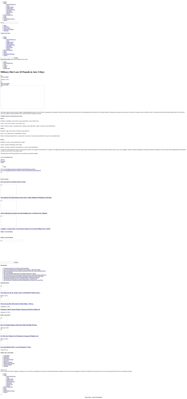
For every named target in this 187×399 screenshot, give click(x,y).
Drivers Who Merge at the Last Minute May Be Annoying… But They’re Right (22, 269)
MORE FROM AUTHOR (19, 182)
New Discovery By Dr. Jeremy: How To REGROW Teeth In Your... (20, 293)
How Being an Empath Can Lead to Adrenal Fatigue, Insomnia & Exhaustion (21, 277)
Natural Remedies (10, 9)
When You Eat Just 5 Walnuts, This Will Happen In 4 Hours (21, 169)
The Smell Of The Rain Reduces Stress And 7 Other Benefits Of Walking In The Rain (26, 197)
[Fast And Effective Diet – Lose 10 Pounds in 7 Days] (4, 344)
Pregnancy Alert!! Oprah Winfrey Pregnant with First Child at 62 (20, 309)
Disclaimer (6, 30)
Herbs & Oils (9, 12)
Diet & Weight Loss (11, 4)
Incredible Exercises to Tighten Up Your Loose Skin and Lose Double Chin (23, 170)
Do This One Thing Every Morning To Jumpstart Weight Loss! (19, 336)
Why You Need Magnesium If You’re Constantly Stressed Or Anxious (20, 273)
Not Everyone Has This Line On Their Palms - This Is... (17, 304)
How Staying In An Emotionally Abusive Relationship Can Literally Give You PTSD (23, 280)
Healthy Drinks (10, 7)
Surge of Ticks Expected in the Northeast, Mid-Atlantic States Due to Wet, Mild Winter (24, 276)
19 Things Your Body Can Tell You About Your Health (16, 268)
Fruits (7, 5)
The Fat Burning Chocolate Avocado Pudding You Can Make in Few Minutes (24, 213)
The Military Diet (8, 157)
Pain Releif (9, 11)
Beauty (5, 17)
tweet (5, 166)
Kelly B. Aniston (4, 77)
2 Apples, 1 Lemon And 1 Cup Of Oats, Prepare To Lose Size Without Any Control (25, 229)
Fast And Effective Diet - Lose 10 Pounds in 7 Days (16, 347)
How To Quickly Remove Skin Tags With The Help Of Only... (19, 325)
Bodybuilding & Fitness (9, 19)
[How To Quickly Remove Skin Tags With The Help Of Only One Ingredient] (4, 322)
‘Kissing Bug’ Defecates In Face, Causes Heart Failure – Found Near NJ (20, 278)
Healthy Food (9, 8)
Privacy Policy (7, 28)
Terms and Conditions (9, 29)
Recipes (8, 13)
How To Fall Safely (8, 272)
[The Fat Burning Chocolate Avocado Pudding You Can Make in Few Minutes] (9, 210)
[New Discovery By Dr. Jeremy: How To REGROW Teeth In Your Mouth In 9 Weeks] (4, 290)
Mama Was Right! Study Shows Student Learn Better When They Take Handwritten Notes (25, 271)
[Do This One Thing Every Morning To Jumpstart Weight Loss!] (4, 333)
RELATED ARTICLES (7, 182)
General (5, 20)
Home (5, 1)
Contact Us (6, 26)
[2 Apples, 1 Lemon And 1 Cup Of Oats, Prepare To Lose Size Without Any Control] (9, 226)
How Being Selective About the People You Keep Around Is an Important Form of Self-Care (25, 274)
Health (5, 3)
